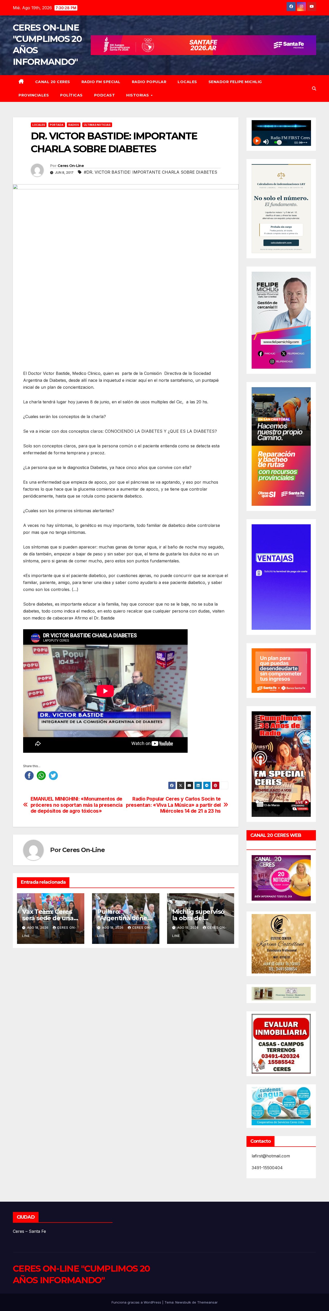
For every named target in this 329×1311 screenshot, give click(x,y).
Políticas (71, 95)
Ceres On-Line (71, 165)
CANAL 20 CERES (52, 81)
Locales (187, 81)
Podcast (104, 95)
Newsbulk (183, 1302)
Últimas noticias (97, 124)
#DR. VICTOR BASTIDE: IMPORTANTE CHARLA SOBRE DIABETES (150, 172)
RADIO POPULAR (149, 81)
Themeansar (207, 1302)
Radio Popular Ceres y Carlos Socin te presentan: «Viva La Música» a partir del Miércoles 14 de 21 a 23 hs (173, 805)
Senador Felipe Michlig (235, 81)
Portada (56, 124)
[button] (314, 88)
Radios (73, 124)
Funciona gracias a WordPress (137, 1302)
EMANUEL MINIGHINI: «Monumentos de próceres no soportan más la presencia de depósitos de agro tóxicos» (77, 805)
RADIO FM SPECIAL (101, 81)
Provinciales (34, 95)
